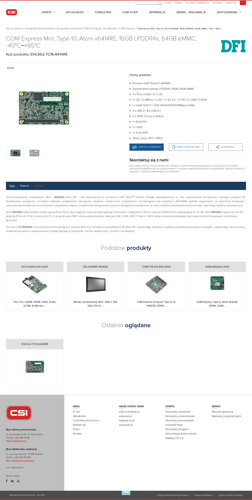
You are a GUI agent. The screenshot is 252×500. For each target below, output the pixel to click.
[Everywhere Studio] (126, 495)
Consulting (103, 12)
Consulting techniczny (86, 420)
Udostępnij (228, 147)
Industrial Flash (174, 425)
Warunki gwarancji (222, 411)
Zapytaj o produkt (150, 147)
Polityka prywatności (203, 495)
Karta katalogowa (188, 147)
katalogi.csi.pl (127, 420)
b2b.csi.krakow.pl (129, 411)
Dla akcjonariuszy (197, 2)
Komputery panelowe (177, 411)
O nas (167, 2)
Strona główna (14, 28)
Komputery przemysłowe (40, 28)
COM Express (127, 28)
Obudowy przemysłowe (179, 420)
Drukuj (10, 67)
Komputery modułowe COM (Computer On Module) (87, 28)
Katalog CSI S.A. (174, 438)
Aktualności (75, 12)
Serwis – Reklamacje (191, 12)
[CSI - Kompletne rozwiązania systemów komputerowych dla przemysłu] (19, 412)
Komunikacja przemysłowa (181, 433)
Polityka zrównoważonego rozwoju (172, 495)
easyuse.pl (125, 416)
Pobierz (24, 186)
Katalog (231, 2)
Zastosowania (227, 12)
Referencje (157, 12)
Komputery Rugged (176, 429)
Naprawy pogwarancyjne (226, 416)
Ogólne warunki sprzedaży (231, 495)
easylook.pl (125, 425)
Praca (178, 2)
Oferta (46, 12)
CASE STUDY (130, 12)
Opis (12, 186)
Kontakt (218, 2)
